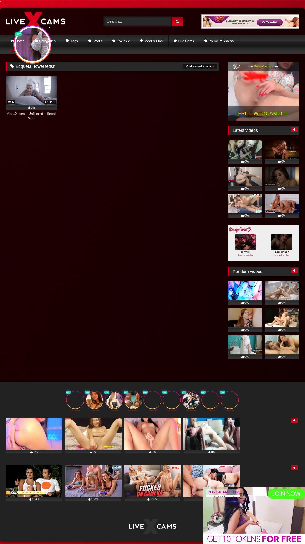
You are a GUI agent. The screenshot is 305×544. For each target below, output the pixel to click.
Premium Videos (221, 41)
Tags (74, 41)
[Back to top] (290, 530)
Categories (47, 41)
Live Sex (123, 41)
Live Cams (186, 41)
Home (20, 41)
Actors (97, 41)
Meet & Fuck (153, 41)
